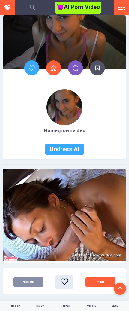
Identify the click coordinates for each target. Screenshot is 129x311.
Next (101, 281)
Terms (65, 305)
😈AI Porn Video (78, 7)
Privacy (91, 305)
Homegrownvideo (65, 130)
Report (15, 305)
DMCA (40, 305)
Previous (28, 281)
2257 (115, 305)
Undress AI (64, 149)
